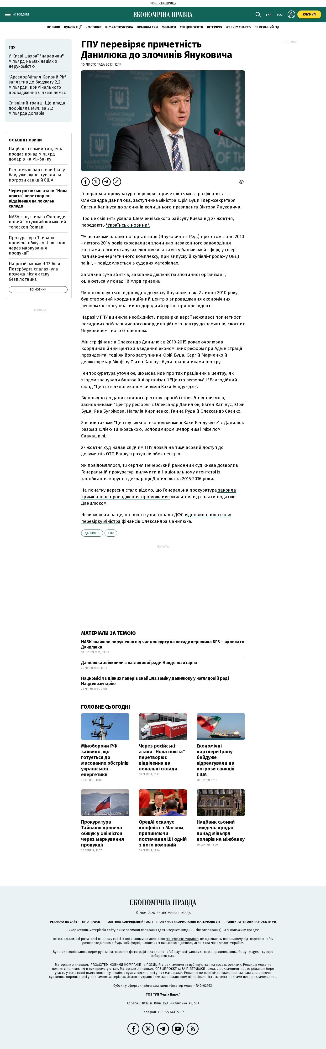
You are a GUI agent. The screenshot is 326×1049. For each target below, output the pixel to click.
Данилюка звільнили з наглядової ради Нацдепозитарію (139, 662)
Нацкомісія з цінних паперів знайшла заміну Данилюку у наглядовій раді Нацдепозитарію (155, 681)
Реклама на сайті (64, 922)
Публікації (73, 27)
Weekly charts (238, 27)
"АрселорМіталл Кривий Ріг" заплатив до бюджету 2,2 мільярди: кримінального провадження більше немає (38, 84)
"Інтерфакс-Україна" (182, 939)
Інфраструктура (119, 27)
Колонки (93, 27)
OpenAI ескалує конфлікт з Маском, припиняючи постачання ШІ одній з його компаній (163, 833)
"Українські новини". (128, 225)
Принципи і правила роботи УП (249, 922)
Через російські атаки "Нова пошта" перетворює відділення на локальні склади (162, 757)
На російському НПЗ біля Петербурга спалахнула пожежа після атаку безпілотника (34, 271)
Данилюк (92, 533)
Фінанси (169, 27)
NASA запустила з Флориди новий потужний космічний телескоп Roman (37, 222)
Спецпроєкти (191, 27)
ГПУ (111, 533)
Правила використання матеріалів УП (188, 922)
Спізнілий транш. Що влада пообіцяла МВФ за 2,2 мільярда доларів (37, 108)
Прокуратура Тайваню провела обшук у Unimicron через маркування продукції (102, 833)
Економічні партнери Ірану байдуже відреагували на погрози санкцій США (216, 760)
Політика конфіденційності (129, 922)
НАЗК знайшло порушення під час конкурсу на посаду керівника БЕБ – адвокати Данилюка (162, 644)
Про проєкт (92, 922)
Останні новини (25, 140)
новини (53, 27)
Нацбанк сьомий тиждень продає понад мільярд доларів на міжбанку (221, 830)
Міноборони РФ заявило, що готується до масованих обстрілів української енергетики (105, 760)
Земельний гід (267, 27)
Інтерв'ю (214, 27)
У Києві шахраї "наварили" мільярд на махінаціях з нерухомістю (36, 61)
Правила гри (147, 27)
